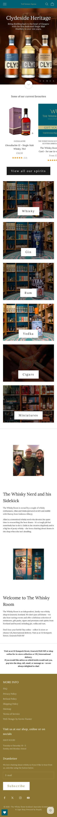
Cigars (28, 374)
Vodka (28, 333)
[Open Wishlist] (5, 812)
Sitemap (7, 709)
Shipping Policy (10, 703)
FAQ (5, 688)
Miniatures (28, 415)
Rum (28, 293)
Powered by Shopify (34, 809)
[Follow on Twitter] (12, 797)
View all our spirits (28, 171)
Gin (28, 252)
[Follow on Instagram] (20, 797)
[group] (28, 46)
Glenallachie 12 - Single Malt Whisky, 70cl (19, 147)
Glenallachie (19, 141)
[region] (28, 46)
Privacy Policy (9, 693)
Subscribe (16, 786)
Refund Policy (10, 698)
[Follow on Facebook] (4, 797)
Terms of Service (11, 714)
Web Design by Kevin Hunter (17, 719)
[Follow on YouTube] (28, 797)
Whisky (28, 211)
